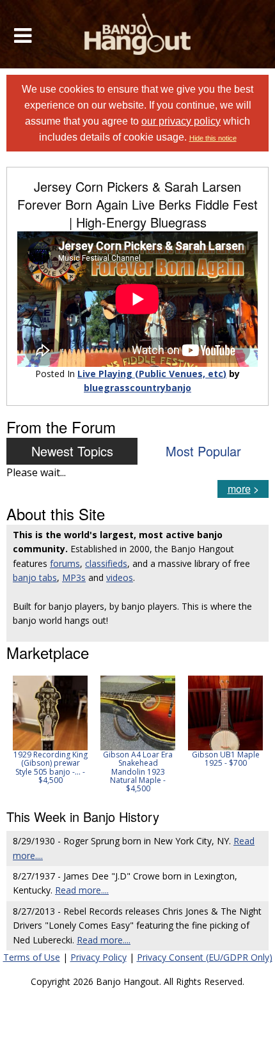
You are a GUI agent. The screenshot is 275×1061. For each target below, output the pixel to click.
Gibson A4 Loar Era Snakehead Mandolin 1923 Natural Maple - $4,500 (138, 771)
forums (65, 563)
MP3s (74, 577)
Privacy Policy (98, 957)
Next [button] (250, 734)
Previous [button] (12, 734)
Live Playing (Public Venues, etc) (151, 374)
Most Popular (203, 451)
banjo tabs (35, 577)
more (239, 488)
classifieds (106, 563)
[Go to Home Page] (137, 34)
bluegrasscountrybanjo (137, 388)
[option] (50, 730)
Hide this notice (213, 138)
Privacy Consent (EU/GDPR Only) (204, 957)
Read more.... (82, 890)
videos (119, 577)
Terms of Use (31, 957)
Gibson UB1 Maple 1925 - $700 (226, 758)
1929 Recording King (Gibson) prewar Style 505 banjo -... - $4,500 (50, 767)
